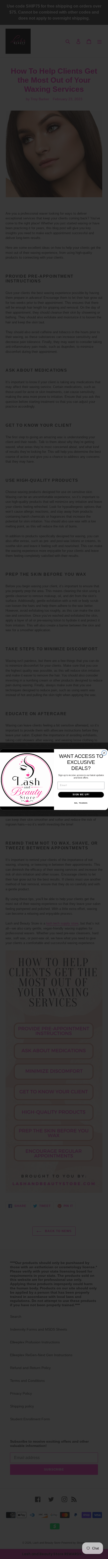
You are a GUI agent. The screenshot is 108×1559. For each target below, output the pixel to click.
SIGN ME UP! (81, 795)
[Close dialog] (104, 752)
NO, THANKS (80, 803)
